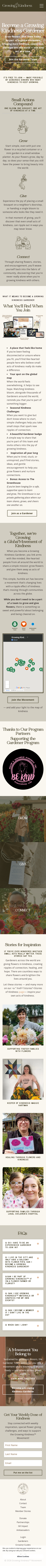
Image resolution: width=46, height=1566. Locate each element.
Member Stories (23, 1511)
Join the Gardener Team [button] (23, 59)
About (23, 1499)
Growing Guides (23, 1544)
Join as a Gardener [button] (22, 513)
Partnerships (23, 1522)
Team (23, 1507)
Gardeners (23, 1541)
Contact (23, 1503)
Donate (23, 1518)
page (21, 991)
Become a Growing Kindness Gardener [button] (23, 1389)
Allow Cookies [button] (23, 1556)
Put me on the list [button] (23, 1472)
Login (23, 1537)
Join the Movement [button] (23, 699)
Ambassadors (23, 1530)
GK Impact (23, 1526)
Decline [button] (23, 1562)
